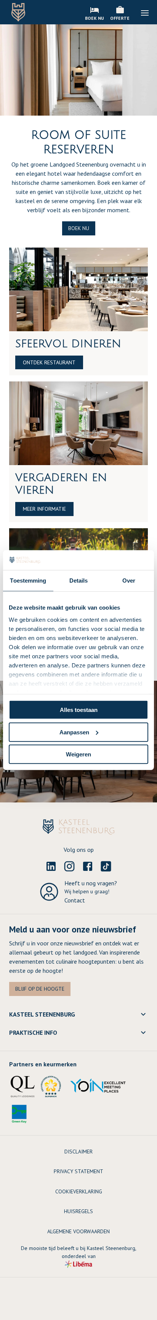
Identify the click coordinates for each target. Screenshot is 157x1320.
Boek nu (78, 228)
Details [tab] (78, 580)
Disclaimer (78, 1151)
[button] (145, 13)
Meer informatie (44, 508)
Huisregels (78, 1211)
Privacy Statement (78, 1171)
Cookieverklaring (78, 1191)
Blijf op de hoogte (39, 988)
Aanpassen (74, 732)
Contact (74, 900)
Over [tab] (128, 580)
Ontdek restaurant (49, 362)
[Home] (18, 12)
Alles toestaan (79, 710)
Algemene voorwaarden (78, 1231)
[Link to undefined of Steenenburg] (51, 866)
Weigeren (78, 754)
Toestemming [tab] (28, 580)
